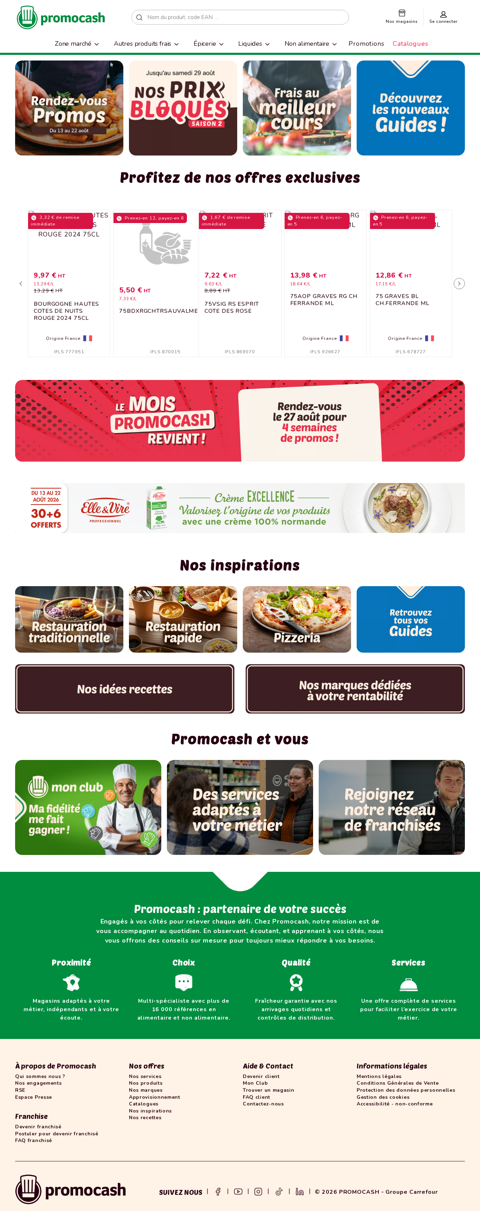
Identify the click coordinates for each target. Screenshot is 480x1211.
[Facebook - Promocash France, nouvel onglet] (218, 1191)
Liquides (250, 43)
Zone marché (73, 43)
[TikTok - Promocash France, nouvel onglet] (279, 1191)
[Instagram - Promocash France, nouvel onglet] (258, 1191)
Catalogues (410, 43)
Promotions (366, 43)
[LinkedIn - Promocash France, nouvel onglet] (300, 1191)
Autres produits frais (142, 43)
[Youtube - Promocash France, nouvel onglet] (238, 1191)
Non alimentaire (307, 43)
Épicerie (205, 43)
